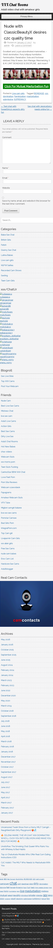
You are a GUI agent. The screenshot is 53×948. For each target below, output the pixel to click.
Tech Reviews (45, 944)
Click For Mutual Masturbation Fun (26, 86)
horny (6, 891)
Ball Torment (11, 879)
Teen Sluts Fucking (9, 467)
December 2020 (8, 695)
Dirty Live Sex (7, 436)
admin (7, 45)
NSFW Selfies (7, 265)
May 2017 (5, 792)
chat (13, 883)
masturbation (33, 96)
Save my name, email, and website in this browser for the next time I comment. (26, 202)
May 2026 (5, 639)
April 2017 (5, 797)
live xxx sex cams (9, 513)
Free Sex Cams (8, 548)
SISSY (2, 899)
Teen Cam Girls (8, 280)
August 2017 (6, 777)
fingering (19, 887)
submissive (8, 99)
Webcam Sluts (7, 457)
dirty (36, 883)
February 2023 (7, 685)
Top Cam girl (7, 533)
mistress (44, 891)
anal (1, 879)
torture (44, 899)
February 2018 (7, 746)
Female (13, 887)
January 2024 (7, 675)
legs (18, 891)
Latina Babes (7, 255)
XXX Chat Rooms (14, 4)
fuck (28, 887)
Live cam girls (18, 93)
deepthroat (25, 884)
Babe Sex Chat (7, 235)
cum (19, 884)
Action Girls (6, 426)
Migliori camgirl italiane (11, 508)
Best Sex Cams (8, 431)
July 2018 (5, 721)
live (22, 890)
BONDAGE (39, 93)
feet (7, 887)
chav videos (6, 452)
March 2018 (6, 741)
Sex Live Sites (7, 376)
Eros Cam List (7, 559)
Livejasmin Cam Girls (10, 538)
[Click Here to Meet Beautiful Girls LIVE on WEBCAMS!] (26, 626)
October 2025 (7, 650)
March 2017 (6, 802)
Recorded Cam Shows (11, 270)
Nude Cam (6, 401)
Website (6, 188)
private (32, 895)
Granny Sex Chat (8, 250)
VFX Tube (5, 502)
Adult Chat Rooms (9, 441)
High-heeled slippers (41, 887)
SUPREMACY (20, 99)
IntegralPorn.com (9, 528)
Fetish (3, 245)
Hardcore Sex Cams (10, 564)
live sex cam (6, 416)
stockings (19, 899)
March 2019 (6, 706)
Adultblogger (7, 569)
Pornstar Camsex (9, 518)
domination (8, 96)
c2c (46, 93)
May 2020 (5, 701)
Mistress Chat (7, 411)
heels (33, 887)
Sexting (4, 275)
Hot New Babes (8, 446)
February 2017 (7, 808)
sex (45, 895)
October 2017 (7, 767)
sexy (50, 895)
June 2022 (5, 690)
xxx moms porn (8, 462)
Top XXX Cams (8, 381)
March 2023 (6, 680)
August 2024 (7, 665)
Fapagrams (6, 492)
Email (5, 178)
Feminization (20, 96)
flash (25, 887)
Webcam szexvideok (10, 487)
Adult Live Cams (8, 421)
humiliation (12, 891)
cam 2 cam (40, 879)
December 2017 (8, 757)
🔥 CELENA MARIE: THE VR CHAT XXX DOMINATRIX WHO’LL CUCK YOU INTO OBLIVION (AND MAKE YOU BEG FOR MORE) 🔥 (26, 838)
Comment (6, 137)
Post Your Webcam (9, 386)
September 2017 (8, 772)
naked (10, 895)
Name (5, 168)
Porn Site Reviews (9, 482)
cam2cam (4, 883)
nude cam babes (8, 553)
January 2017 (7, 813)
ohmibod (24, 895)
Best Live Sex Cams (10, 406)
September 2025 (8, 655)
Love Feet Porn (8, 477)
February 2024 (7, 670)
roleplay (39, 895)
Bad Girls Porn (7, 523)
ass (5, 879)
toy (48, 898)
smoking (7, 899)
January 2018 (7, 751)
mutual (3, 895)
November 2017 (8, 762)
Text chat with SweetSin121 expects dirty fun (13, 109)
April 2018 (5, 736)
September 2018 (8, 716)
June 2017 (5, 787)
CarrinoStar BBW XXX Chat (13, 472)
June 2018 (5, 726)
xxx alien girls (7, 543)
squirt (13, 899)
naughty (17, 895)
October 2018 (7, 711)
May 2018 (5, 731)
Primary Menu (26, 16)
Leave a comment (23, 45)
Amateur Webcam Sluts (12, 497)
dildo (31, 884)
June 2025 (5, 660)
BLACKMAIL (19, 879)
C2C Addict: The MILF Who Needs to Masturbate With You (22, 939)
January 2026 (7, 644)
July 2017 (5, 782)
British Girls (6, 240)
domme (3, 887)
